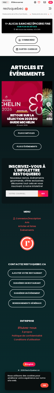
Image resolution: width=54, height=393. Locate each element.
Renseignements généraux (27, 303)
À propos (27, 331)
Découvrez (18, 2)
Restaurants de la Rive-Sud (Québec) (15, 14)
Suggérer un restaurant (27, 283)
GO (43, 193)
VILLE (5, 2)
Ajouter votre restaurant (27, 273)
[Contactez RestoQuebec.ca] (44, 2)
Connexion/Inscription (28, 218)
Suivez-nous (28, 328)
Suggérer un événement (27, 293)
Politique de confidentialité (27, 335)
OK (44, 385)
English (30, 364)
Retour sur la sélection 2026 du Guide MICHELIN (22, 119)
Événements (27, 230)
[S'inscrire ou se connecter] (36, 2)
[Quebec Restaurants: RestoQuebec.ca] (12, 8)
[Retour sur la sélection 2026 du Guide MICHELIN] (22, 103)
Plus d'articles (26, 133)
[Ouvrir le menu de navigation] (50, 8)
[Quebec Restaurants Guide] (27, 243)
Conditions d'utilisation (27, 339)
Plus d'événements (27, 146)
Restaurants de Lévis (39, 14)
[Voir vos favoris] (40, 2)
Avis (27, 222)
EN (50, 2)
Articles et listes (27, 226)
